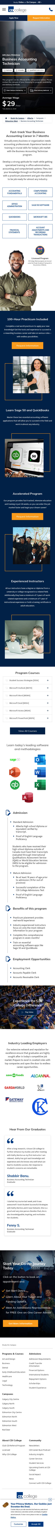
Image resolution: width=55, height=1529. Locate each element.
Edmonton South (9, 1421)
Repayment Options (37, 1379)
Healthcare (7, 1376)
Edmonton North (9, 1416)
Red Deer (6, 1430)
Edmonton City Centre (12, 1412)
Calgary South (8, 1408)
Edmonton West (11, 121)
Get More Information (20, 1323)
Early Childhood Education (13, 1372)
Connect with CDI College (40, 1483)
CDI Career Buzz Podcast (39, 1450)
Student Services (36, 1463)
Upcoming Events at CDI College (39, 1468)
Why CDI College (9, 1454)
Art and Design (8, 1359)
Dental (5, 1367)
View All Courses (27, 730)
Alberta (30, 118)
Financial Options (36, 1370)
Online (21, 2)
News (31, 1479)
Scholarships (34, 1383)
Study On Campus (17, 118)
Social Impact (35, 1474)
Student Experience (37, 1388)
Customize (18, 1524)
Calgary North (8, 1403)
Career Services (35, 1458)
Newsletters (34, 1445)
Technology (7, 1385)
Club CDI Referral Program (13, 1445)
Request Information (41, 18)
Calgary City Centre (10, 1399)
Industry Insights (36, 1454)
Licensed (6, 1450)
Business (6, 1363)
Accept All (35, 1524)
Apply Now (13, 18)
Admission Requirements (40, 1359)
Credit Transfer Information (35, 1364)
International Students (39, 1374)
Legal (4, 1381)
